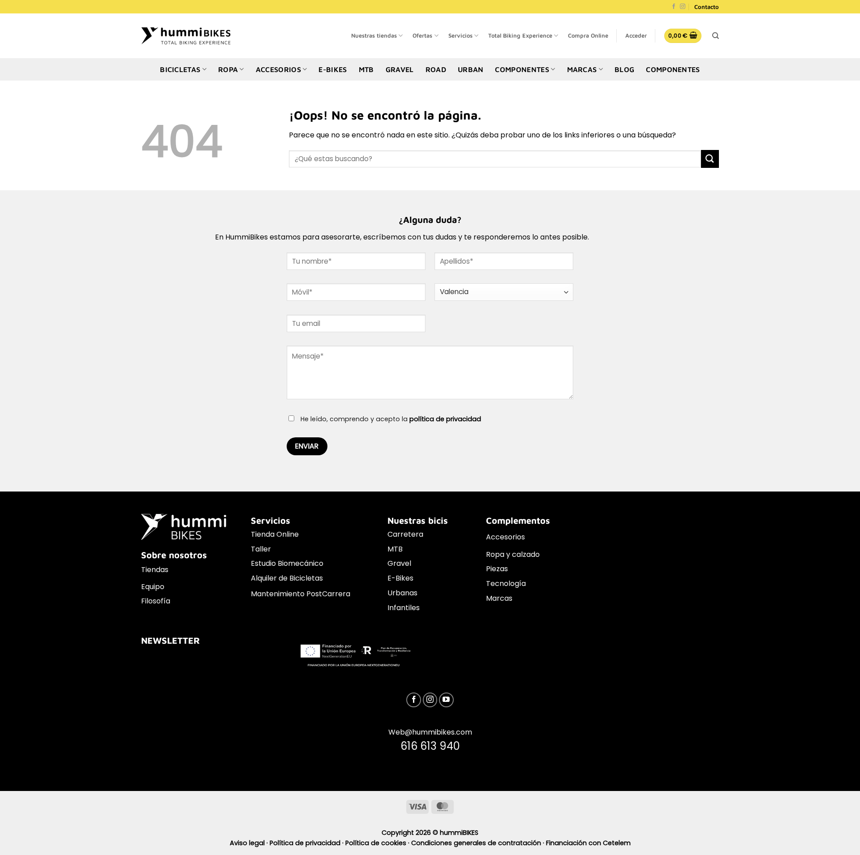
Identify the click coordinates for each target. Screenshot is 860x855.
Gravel (399, 563)
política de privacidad (445, 419)
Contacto (706, 6)
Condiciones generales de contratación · (478, 842)
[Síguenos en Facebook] (673, 7)
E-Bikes (400, 578)
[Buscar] (715, 35)
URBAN (471, 69)
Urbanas (402, 593)
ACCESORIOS (278, 69)
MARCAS (582, 69)
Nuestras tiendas (374, 35)
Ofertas (422, 35)
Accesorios (505, 537)
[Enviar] (710, 158)
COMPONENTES (522, 69)
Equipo (152, 586)
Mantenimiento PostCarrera (300, 594)
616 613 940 (430, 746)
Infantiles (403, 608)
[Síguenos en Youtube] (446, 700)
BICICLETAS (180, 69)
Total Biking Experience (520, 35)
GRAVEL (400, 69)
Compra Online (588, 35)
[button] (636, 36)
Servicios (460, 35)
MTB (366, 69)
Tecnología (506, 583)
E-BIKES (332, 69)
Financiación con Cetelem (588, 842)
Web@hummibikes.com (430, 732)
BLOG (624, 69)
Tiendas (154, 569)
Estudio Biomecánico (287, 563)
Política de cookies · (378, 842)
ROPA (228, 69)
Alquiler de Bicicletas (287, 578)
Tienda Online (275, 534)
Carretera (405, 534)
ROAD (436, 69)
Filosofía (155, 601)
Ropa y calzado (513, 554)
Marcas (499, 598)
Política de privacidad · (307, 842)
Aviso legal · (250, 842)
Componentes (673, 69)
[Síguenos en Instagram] (682, 7)
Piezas (497, 569)
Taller (261, 549)
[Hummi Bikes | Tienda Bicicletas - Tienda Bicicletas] (186, 35)
